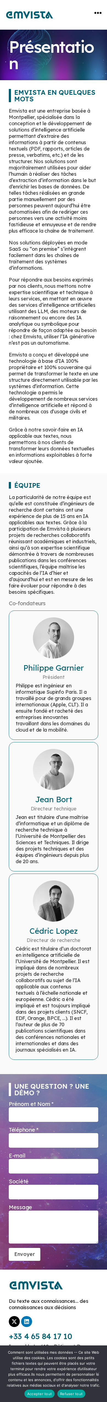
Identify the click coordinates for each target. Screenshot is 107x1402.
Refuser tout (71, 1394)
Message (20, 1207)
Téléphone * (23, 1129)
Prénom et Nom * (31, 1103)
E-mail (17, 1155)
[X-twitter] (14, 1321)
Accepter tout (39, 1394)
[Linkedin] (26, 1321)
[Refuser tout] (97, 1374)
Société (19, 1181)
